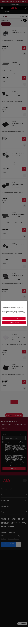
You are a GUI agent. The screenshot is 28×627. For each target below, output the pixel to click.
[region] (14, 313)
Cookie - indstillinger (14, 318)
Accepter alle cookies (14, 322)
